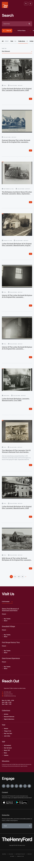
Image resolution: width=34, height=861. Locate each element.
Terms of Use (20, 856)
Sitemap (12, 856)
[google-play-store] (21, 802)
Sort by (4, 48)
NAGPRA (4, 854)
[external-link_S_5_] (17, 694)
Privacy (30, 854)
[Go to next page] (25, 576)
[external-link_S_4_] (17, 692)
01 (11, 576)
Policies (11, 854)
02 (15, 576)
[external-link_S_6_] (17, 696)
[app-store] (8, 802)
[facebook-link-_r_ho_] (3, 786)
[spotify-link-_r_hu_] (29, 786)
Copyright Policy (20, 854)
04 (22, 576)
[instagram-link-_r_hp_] (8, 786)
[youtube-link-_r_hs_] (20, 786)
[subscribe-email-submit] (29, 825)
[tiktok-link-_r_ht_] (25, 786)
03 (19, 576)
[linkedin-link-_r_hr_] (16, 786)
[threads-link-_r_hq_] (12, 786)
